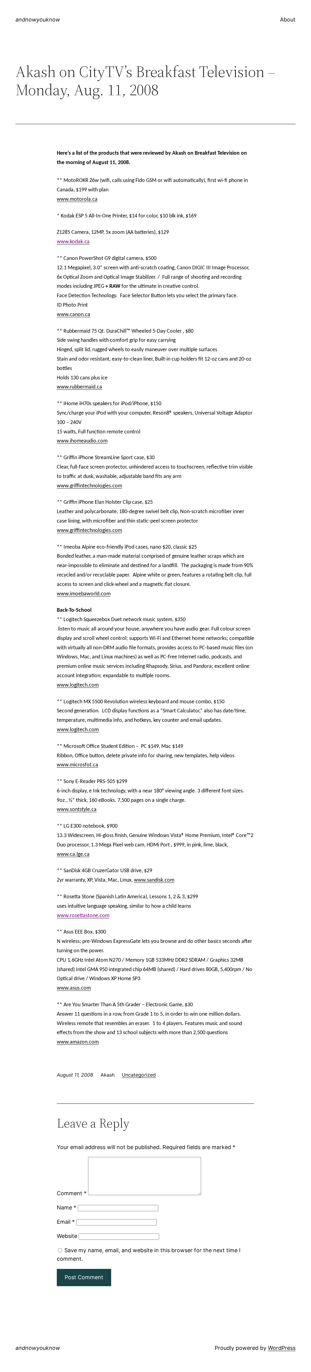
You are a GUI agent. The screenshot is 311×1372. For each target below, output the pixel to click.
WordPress (282, 1348)
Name (66, 1207)
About (288, 19)
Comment (72, 1193)
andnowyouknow (37, 19)
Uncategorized (139, 1075)
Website (67, 1236)
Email (66, 1222)
